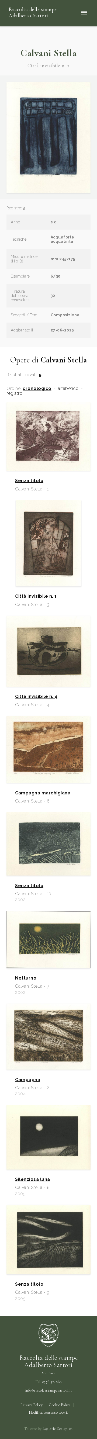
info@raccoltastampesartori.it (48, 1390)
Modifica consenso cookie (48, 1412)
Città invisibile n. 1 (36, 596)
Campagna (27, 1079)
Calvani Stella (48, 53)
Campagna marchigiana (42, 793)
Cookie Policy (59, 1405)
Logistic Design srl (58, 1428)
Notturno (25, 978)
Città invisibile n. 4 (36, 696)
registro (14, 393)
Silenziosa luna (32, 1179)
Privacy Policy (31, 1405)
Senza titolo (29, 480)
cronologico (37, 388)
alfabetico (68, 388)
